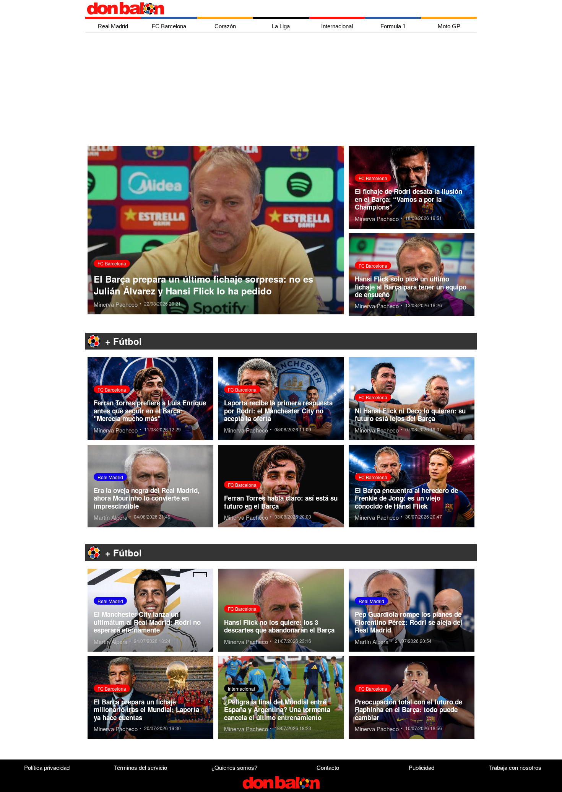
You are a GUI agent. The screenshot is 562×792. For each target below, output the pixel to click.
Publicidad (421, 767)
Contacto (328, 767)
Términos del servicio (140, 767)
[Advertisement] (283, 89)
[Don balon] (272, 8)
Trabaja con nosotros (515, 767)
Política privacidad (47, 767)
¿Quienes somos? (234, 767)
